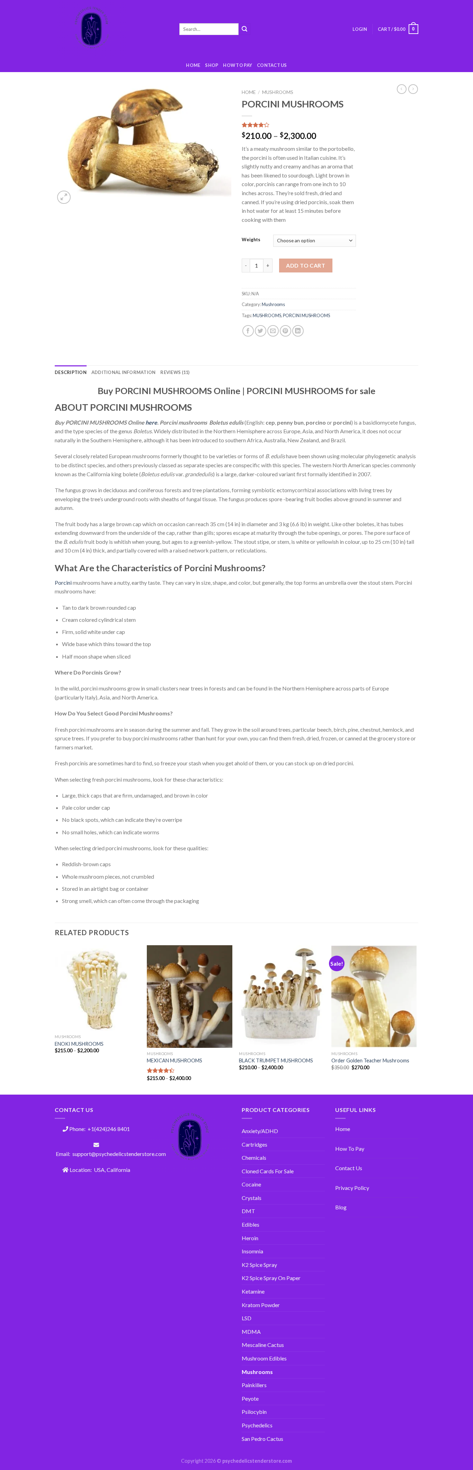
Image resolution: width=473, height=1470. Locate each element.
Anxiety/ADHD (260, 1131)
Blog (341, 1207)
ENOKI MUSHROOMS (79, 1044)
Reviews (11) (174, 372)
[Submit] (244, 29)
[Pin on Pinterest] (285, 331)
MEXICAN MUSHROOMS (174, 1060)
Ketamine (253, 1291)
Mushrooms (277, 92)
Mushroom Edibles (264, 1358)
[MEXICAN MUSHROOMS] (189, 996)
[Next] (416, 1019)
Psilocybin (254, 1411)
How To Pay (349, 1148)
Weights (251, 239)
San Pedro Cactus (262, 1438)
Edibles (250, 1224)
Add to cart (305, 265)
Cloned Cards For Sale (268, 1171)
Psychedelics (257, 1425)
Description (71, 372)
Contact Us (272, 65)
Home (193, 65)
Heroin (250, 1238)
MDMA (251, 1331)
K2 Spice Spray (259, 1264)
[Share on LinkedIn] (298, 331)
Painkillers (254, 1385)
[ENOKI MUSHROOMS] (97, 988)
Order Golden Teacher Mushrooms (370, 1060)
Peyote (250, 1398)
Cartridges (254, 1144)
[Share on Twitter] (260, 331)
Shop (211, 65)
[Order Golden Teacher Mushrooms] (374, 996)
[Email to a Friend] (273, 331)
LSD (246, 1318)
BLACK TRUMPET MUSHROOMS (276, 1060)
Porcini (63, 582)
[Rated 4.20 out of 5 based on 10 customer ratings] (299, 125)
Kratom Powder (261, 1305)
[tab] (71, 372)
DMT (248, 1211)
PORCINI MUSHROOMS (306, 315)
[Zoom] (64, 197)
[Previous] (55, 1019)
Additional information (123, 372)
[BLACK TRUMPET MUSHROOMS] (281, 996)
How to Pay (237, 65)
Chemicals (254, 1157)
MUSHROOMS (267, 315)
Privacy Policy (352, 1187)
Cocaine (251, 1184)
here (151, 422)
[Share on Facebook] (248, 331)
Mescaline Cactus (263, 1344)
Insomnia (252, 1251)
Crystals (251, 1197)
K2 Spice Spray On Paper (271, 1278)
